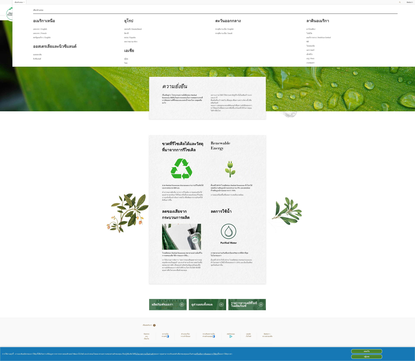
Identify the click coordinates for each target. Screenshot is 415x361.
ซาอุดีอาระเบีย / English (224, 29)
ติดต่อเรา (410, 2)
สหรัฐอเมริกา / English (41, 37)
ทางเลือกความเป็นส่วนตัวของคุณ (209, 335)
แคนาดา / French (39, 33)
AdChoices (231, 334)
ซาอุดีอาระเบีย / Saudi (223, 33)
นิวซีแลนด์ (37, 59)
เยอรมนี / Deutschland (133, 29)
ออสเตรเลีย (37, 55)
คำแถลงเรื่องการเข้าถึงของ (185, 335)
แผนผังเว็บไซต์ (248, 335)
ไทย (125, 63)
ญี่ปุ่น (126, 59)
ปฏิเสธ (366, 357)
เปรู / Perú (310, 58)
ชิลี (307, 42)
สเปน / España (130, 37)
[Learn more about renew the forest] (12, 14)
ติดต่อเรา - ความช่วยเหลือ (267, 335)
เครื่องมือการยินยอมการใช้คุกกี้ (207, 354)
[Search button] (400, 2)
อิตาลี (126, 33)
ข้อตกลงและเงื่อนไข (146, 336)
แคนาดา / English (40, 29)
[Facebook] (154, 325)
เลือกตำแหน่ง (19, 2)
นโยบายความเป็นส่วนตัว (145, 354)
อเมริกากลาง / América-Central (318, 37)
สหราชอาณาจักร (130, 42)
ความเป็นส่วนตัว (165, 335)
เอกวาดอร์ (310, 50)
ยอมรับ (367, 351)
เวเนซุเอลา (310, 63)
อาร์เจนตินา (310, 29)
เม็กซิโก (309, 54)
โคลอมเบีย (310, 46)
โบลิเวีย (309, 33)
